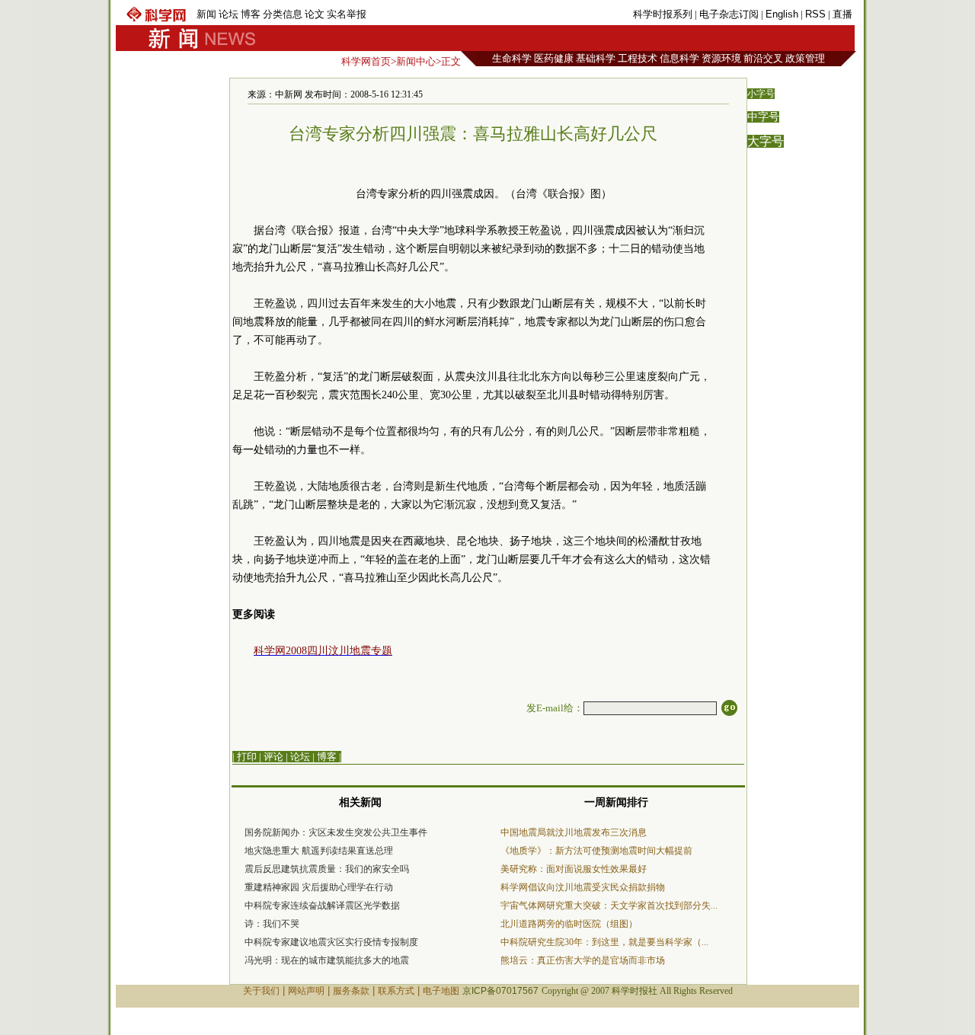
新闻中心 (416, 61)
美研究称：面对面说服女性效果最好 (573, 869)
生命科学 (512, 58)
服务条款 (351, 990)
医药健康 (554, 58)
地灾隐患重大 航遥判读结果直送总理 (319, 850)
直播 (842, 14)
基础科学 (595, 58)
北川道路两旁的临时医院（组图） (569, 923)
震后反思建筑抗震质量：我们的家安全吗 (327, 869)
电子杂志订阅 (729, 14)
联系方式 (396, 990)
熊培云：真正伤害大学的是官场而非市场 (582, 960)
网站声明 (306, 990)
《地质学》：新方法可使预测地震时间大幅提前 (596, 850)
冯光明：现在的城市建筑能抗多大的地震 (327, 960)
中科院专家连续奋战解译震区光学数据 (322, 905)
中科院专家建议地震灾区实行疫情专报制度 (331, 942)
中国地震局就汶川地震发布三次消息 (573, 832)
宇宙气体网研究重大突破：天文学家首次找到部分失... (609, 905)
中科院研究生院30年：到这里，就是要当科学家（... (604, 942)
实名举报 (346, 14)
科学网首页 (366, 61)
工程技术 (637, 58)
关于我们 (261, 990)
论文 (314, 14)
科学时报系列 (662, 14)
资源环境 (721, 58)
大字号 (765, 141)
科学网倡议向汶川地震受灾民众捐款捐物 (582, 887)
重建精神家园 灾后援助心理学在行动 (319, 887)
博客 (251, 14)
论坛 (228, 14)
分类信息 (282, 14)
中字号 (763, 117)
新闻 (206, 14)
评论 (273, 756)
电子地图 (441, 990)
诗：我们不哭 (272, 923)
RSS (815, 14)
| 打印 (244, 756)
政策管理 (805, 58)
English (782, 14)
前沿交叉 (763, 58)
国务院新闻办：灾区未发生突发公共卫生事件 (336, 832)
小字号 (761, 93)
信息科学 (679, 58)
